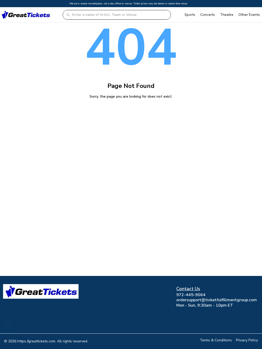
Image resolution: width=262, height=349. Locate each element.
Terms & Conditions (216, 340)
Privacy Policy (247, 340)
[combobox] (119, 14)
